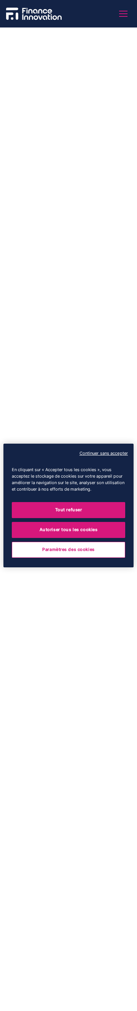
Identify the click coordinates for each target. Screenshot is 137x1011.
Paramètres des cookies (68, 549)
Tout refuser (68, 509)
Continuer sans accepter (104, 453)
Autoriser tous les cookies (69, 529)
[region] (68, 505)
